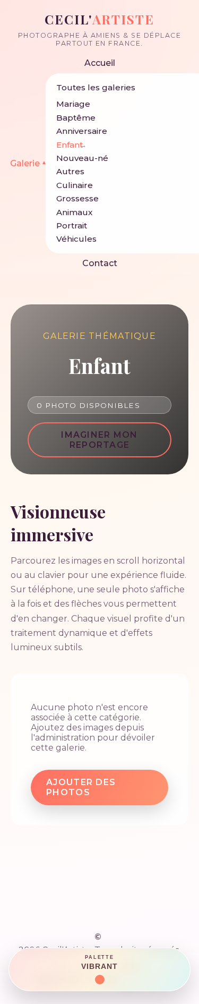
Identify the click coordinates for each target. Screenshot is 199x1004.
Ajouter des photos (81, 787)
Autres (70, 171)
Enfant (69, 145)
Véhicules (76, 239)
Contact (99, 263)
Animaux (74, 212)
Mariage (73, 104)
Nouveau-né (82, 158)
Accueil (99, 63)
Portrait (71, 225)
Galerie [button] (28, 163)
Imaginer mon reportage (99, 440)
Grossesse (77, 198)
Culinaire (74, 185)
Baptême (76, 118)
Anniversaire (81, 131)
